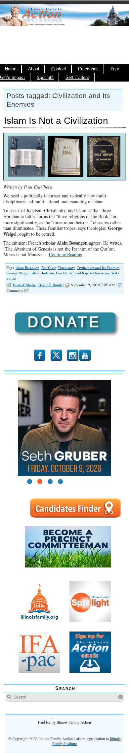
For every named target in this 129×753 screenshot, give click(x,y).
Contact (58, 69)
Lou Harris (64, 272)
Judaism (48, 272)
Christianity (66, 267)
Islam (35, 272)
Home (10, 69)
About (33, 69)
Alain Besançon (27, 267)
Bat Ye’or (48, 267)
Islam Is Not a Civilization (56, 121)
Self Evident (77, 77)
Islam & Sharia (24, 284)
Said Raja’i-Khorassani (91, 272)
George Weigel (18, 272)
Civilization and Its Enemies (98, 267)
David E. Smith (50, 284)
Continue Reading (65, 254)
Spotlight (45, 77)
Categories (88, 69)
